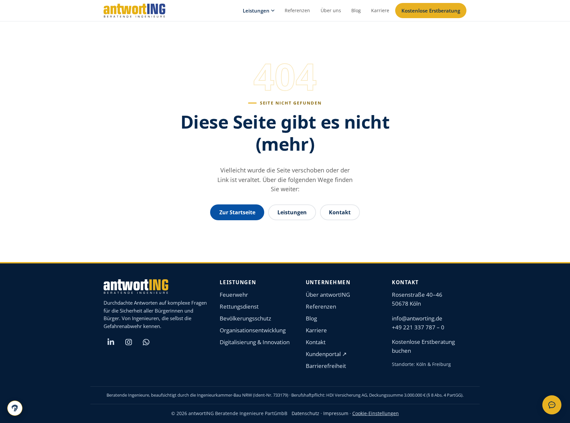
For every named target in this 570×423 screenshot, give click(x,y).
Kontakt (340, 212)
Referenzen (297, 10)
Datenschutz (305, 413)
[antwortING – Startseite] (134, 10)
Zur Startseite (237, 212)
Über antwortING (328, 294)
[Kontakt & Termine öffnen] (551, 404)
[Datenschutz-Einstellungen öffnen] (14, 408)
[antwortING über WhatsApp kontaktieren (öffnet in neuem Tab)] (146, 342)
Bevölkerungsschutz (245, 318)
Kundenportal (326, 354)
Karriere (380, 10)
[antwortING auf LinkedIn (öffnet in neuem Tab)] (111, 342)
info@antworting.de (417, 318)
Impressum (335, 413)
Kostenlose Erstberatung (430, 10)
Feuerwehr (234, 294)
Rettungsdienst (239, 306)
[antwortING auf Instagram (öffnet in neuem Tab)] (128, 342)
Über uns (331, 10)
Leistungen (256, 10)
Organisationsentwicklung (253, 330)
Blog (356, 10)
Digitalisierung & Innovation (255, 342)
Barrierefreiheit (326, 366)
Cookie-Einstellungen (375, 413)
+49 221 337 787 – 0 (418, 327)
